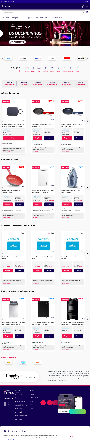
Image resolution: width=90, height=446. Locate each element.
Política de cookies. (14, 440)
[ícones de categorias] (77, 68)
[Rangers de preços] (24, 84)
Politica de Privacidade (18, 410)
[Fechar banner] (84, 431)
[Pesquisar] (83, 12)
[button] (3, 58)
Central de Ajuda (20, 401)
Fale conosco (19, 398)
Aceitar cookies (75, 437)
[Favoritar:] (23, 120)
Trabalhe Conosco (31, 392)
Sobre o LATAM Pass (21, 405)
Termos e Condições (32, 406)
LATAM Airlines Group (33, 399)
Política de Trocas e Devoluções (21, 417)
